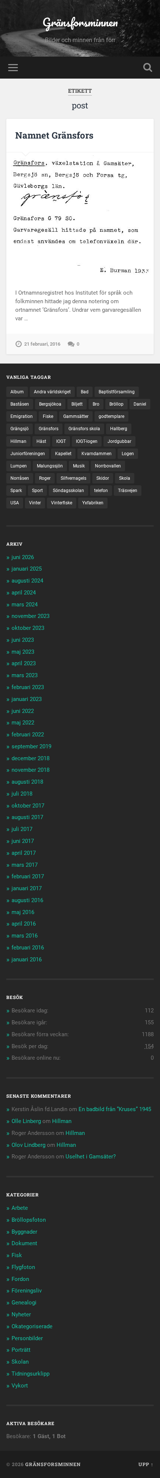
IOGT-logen (86, 441)
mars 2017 (25, 865)
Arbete (20, 1208)
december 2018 (30, 758)
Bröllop (116, 404)
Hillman (18, 441)
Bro (96, 404)
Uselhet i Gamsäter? (90, 1156)
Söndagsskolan (68, 490)
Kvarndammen (96, 453)
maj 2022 (23, 722)
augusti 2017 (27, 817)
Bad (85, 391)
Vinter (35, 502)
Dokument (24, 1243)
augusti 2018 (27, 781)
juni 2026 (23, 557)
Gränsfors (48, 428)
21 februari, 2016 (42, 344)
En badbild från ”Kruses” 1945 (115, 1109)
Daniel (140, 404)
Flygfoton (23, 1267)
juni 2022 (23, 711)
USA (14, 502)
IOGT (61, 441)
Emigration (21, 416)
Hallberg (118, 428)
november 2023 (30, 616)
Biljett (77, 404)
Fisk (17, 1255)
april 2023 (24, 663)
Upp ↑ (146, 1464)
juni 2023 (23, 640)
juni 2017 (23, 841)
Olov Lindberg (28, 1145)
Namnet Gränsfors (54, 135)
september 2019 (31, 746)
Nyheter (21, 1314)
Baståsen (19, 404)
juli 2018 (22, 793)
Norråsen (19, 478)
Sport (37, 490)
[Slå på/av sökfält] (147, 68)
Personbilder (27, 1338)
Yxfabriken (92, 502)
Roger (45, 478)
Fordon (20, 1279)
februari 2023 (28, 687)
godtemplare (111, 416)
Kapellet (63, 453)
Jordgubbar (119, 441)
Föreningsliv (27, 1290)
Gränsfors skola (84, 428)
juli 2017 (22, 829)
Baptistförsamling (117, 391)
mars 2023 (25, 675)
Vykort (20, 1385)
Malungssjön (50, 466)
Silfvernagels (73, 478)
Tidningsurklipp (30, 1373)
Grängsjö (19, 428)
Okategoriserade (32, 1326)
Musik (79, 466)
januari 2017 (27, 888)
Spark (16, 490)
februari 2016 (28, 947)
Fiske (48, 416)
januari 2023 (27, 699)
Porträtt (21, 1350)
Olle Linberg (26, 1121)
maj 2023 (23, 651)
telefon (101, 490)
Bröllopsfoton (29, 1220)
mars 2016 (25, 935)
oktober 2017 (28, 805)
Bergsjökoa (50, 404)
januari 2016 (27, 959)
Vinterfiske (61, 502)
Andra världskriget (52, 391)
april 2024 (24, 592)
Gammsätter (76, 416)
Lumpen (18, 466)
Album (17, 391)
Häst (41, 441)
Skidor (102, 478)
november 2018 (30, 770)
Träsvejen (127, 490)
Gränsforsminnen (80, 22)
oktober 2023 (28, 628)
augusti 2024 (27, 580)
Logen (128, 453)
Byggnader (24, 1231)
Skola (124, 478)
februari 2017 (28, 876)
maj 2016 (23, 912)
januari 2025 (27, 568)
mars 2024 (25, 604)
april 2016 (24, 923)
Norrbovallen (108, 466)
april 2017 (24, 853)
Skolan (20, 1361)
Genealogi (24, 1302)
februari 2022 (28, 734)
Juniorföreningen (27, 453)
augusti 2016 (27, 900)
